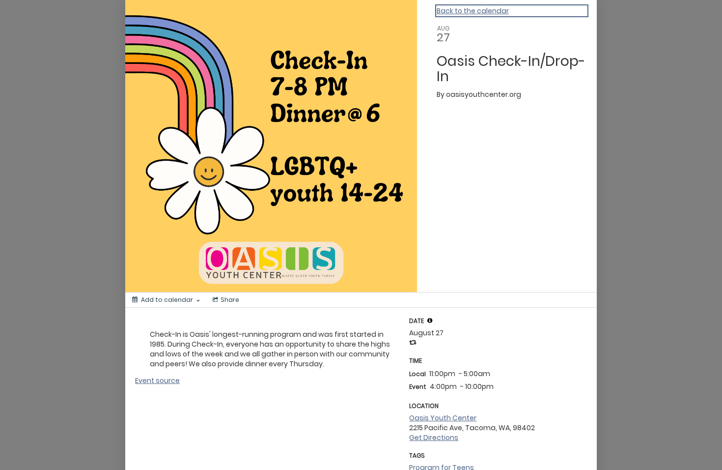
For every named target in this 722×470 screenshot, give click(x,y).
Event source (157, 380)
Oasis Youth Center (442, 418)
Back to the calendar (473, 11)
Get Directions (433, 437)
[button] (429, 320)
